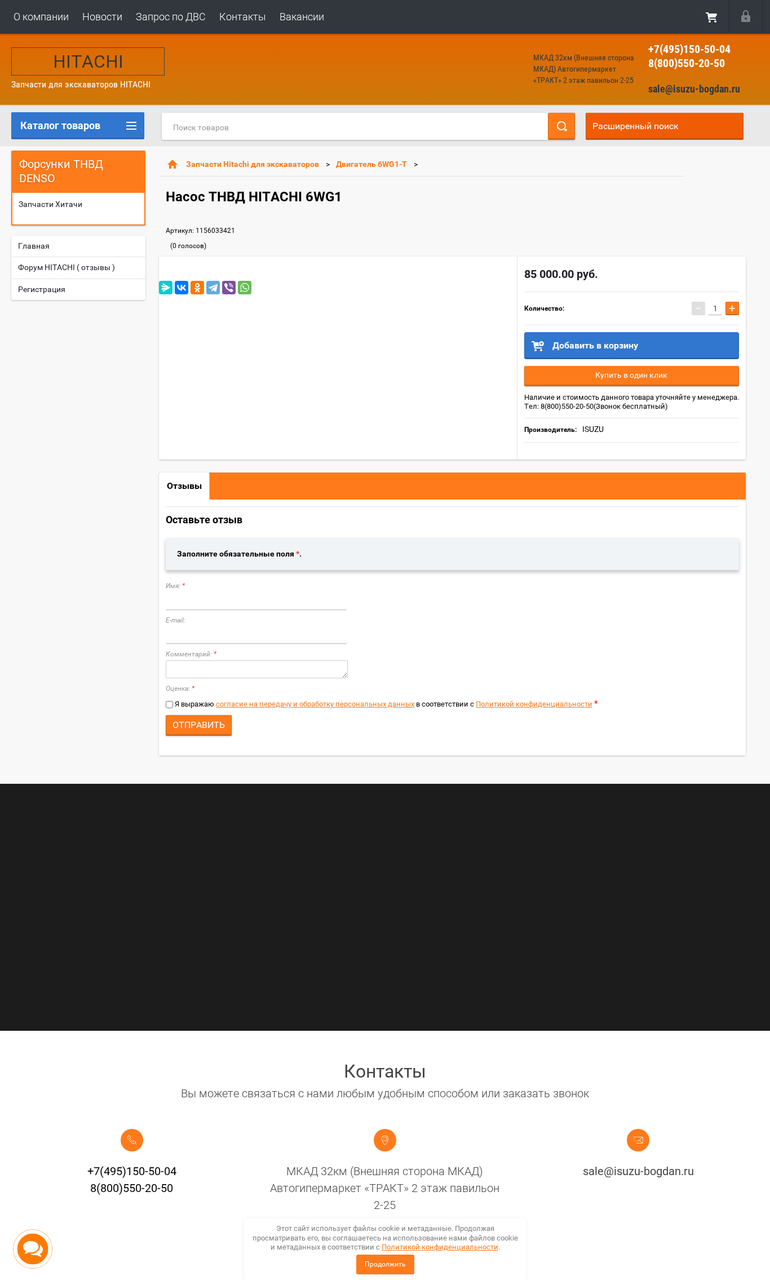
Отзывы (184, 485)
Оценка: (180, 688)
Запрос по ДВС (171, 17)
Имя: (175, 586)
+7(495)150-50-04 (689, 49)
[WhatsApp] (244, 287)
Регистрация (41, 289)
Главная (34, 245)
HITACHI (88, 61)
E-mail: (175, 620)
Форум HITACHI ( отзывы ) (66, 267)
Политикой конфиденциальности (534, 704)
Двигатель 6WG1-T (371, 164)
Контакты (242, 17)
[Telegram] (213, 287)
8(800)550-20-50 (686, 63)
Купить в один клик (631, 374)
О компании (41, 17)
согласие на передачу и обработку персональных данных (315, 704)
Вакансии (302, 17)
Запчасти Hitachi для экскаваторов (252, 164)
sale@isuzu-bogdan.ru (694, 89)
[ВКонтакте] (181, 287)
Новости (102, 17)
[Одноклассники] (197, 287)
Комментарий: (191, 654)
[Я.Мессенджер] (165, 287)
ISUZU (593, 429)
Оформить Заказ (712, 17)
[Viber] (229, 287)
